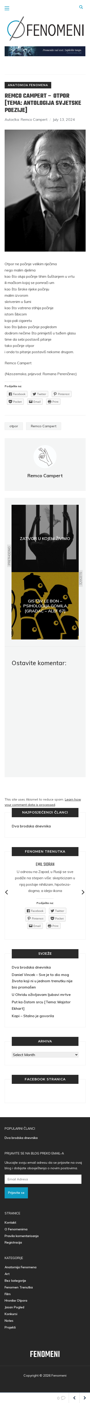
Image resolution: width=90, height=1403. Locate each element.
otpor (13, 426)
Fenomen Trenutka (19, 1287)
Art (7, 1274)
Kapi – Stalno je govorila (33, 1015)
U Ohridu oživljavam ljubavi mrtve (41, 994)
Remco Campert (43, 426)
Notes (9, 1321)
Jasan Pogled (14, 1307)
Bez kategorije (15, 1280)
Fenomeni (45, 1354)
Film (8, 1294)
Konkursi (11, 1314)
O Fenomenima (16, 1229)
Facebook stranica (45, 1079)
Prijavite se (16, 1193)
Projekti (10, 1327)
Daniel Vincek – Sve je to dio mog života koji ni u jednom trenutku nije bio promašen (42, 980)
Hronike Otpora (16, 1300)
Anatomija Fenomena (28, 85)
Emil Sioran (45, 864)
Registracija (13, 1242)
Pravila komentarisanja (22, 1236)
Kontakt (10, 1222)
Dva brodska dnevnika (31, 826)
